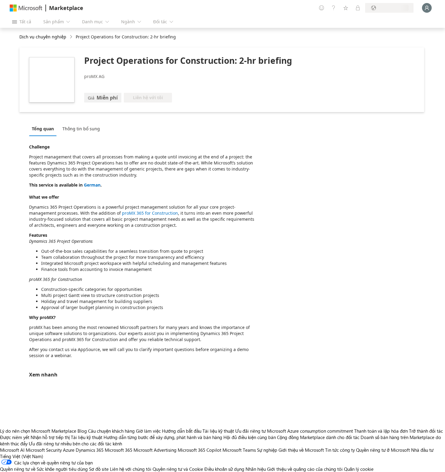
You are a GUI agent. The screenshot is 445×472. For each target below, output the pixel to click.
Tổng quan (43, 129)
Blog (82, 431)
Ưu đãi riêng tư (250, 431)
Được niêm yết (14, 437)
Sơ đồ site (99, 469)
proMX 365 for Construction (150, 213)
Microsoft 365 (118, 450)
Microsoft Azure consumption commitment (310, 431)
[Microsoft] (26, 8)
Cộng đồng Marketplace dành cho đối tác (318, 437)
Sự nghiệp (267, 450)
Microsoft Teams (239, 450)
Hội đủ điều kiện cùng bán (249, 437)
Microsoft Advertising (155, 450)
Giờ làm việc (148, 431)
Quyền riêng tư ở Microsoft (383, 450)
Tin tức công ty (340, 450)
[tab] (44, 128)
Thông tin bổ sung (81, 129)
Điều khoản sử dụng (224, 469)
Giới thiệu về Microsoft (301, 450)
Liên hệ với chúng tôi (130, 469)
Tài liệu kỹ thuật (218, 431)
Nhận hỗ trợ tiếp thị (50, 437)
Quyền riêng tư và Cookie (178, 469)
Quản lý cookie (359, 469)
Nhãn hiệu (256, 469)
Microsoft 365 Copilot (199, 450)
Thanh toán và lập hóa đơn (381, 431)
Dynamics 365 (90, 450)
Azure (68, 450)
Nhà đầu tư (422, 450)
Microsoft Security (44, 450)
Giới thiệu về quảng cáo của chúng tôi (305, 469)
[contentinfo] (71, 37)
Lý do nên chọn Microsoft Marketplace (38, 431)
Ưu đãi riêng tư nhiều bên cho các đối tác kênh (75, 444)
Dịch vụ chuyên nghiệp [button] (42, 37)
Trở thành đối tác (426, 431)
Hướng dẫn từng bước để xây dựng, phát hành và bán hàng (163, 437)
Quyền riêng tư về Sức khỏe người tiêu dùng (44, 469)
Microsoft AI (12, 450)
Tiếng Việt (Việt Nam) (21, 456)
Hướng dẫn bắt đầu (181, 431)
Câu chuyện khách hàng (111, 431)
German (92, 185)
